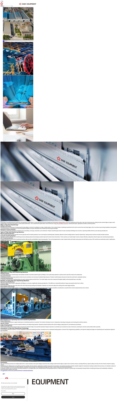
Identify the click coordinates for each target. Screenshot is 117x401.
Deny (13, 393)
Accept (13, 397)
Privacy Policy (3, 390)
